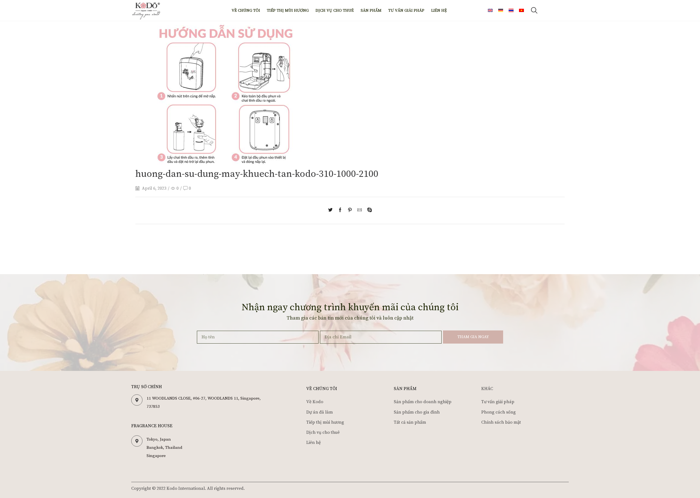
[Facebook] (340, 210)
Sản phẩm (371, 10)
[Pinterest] (350, 210)
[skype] (368, 210)
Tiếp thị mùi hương (288, 10)
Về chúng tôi (246, 10)
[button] (534, 10)
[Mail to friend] (359, 210)
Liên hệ (439, 10)
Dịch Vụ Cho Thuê (335, 10)
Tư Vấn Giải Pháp (406, 10)
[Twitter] (331, 210)
